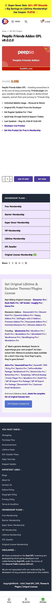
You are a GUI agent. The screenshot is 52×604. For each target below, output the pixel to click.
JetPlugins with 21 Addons (28, 318)
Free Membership (10, 515)
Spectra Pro (21, 368)
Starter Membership (11, 520)
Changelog (6, 435)
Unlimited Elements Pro (15, 325)
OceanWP (37, 365)
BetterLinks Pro (38, 371)
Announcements (9, 444)
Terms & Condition (10, 504)
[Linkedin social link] (19, 263)
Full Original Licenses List (18, 403)
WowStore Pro (37, 330)
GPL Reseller (7, 539)
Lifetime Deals (8, 449)
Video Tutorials (8, 459)
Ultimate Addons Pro (36, 325)
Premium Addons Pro (14, 321)
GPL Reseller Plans (10, 454)
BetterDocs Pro (12, 374)
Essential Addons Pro (23, 315)
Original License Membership (15, 544)
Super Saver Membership (13, 525)
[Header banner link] (26, 8)
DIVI (45, 365)
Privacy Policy (8, 499)
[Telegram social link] (26, 263)
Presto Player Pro (14, 378)
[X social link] (12, 263)
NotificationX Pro (21, 371)
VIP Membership (9, 530)
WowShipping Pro (30, 337)
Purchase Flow (8, 440)
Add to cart (23, 179)
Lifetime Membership (11, 534)
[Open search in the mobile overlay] (26, 21)
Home (4, 31)
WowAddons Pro (22, 334)
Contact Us (7, 485)
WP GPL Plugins (16, 31)
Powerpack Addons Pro (35, 321)
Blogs (4, 475)
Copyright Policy (9, 494)
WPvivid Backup (39, 374)
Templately (25, 374)
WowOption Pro (12, 340)
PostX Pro (9, 334)
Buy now (42, 179)
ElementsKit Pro (30, 312)
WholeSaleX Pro (38, 334)
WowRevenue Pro (12, 337)
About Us (6, 480)
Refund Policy (8, 489)
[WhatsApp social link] (22, 263)
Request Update (9, 464)
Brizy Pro (10, 368)
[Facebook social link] (9, 263)
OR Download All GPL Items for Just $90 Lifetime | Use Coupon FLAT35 (26, 188)
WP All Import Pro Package (18, 381)
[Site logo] (5, 21)
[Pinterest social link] (16, 263)
